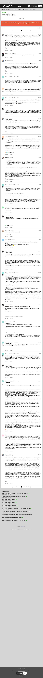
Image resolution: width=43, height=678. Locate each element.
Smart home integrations (6, 509)
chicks (6, 108)
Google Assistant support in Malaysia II (9, 499)
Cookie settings (21, 528)
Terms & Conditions (14, 528)
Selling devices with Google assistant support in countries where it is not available (17, 514)
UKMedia (6, 157)
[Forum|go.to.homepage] (12, 6)
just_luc (6, 88)
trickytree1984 (7, 435)
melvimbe (6, 34)
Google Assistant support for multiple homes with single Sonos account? (15, 493)
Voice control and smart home (11, 9)
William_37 (6, 76)
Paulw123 (6, 53)
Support (8, 2)
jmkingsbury (7, 206)
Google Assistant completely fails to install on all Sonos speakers (13, 520)
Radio (11, 2)
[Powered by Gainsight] (21, 527)
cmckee (6, 230)
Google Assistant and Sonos (21, 9)
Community (3, 9)
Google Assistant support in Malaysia (8, 502)
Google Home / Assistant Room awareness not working (12, 517)
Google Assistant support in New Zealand (9, 505)
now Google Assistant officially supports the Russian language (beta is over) (15, 511)
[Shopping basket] (40, 2)
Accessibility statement (28, 528)
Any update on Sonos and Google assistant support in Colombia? (14, 496)
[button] (1, 6)
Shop (2, 2)
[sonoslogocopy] (21, 2)
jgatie (6, 215)
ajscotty (6, 239)
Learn (5, 2)
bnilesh (6, 342)
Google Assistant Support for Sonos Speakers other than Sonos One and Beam (16, 508)
